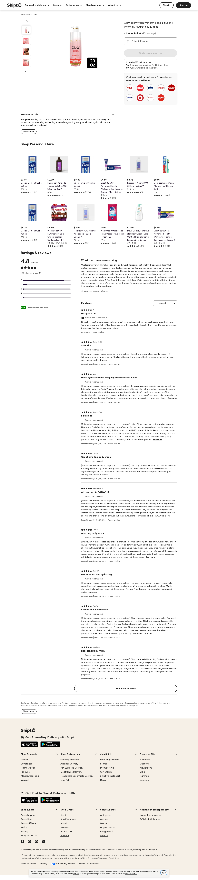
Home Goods (28, 768)
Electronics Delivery (71, 772)
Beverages (26, 764)
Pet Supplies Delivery (71, 768)
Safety (24, 831)
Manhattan (66, 831)
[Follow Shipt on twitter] (43, 842)
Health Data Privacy (89, 864)
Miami (63, 823)
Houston (65, 827)
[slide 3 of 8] (26, 51)
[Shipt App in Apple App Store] (29, 744)
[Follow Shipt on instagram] (29, 842)
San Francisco (68, 819)
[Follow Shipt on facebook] (22, 842)
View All (25, 780)
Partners (144, 776)
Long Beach (106, 831)
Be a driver (26, 819)
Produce (25, 772)
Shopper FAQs (29, 835)
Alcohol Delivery (69, 764)
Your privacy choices (65, 864)
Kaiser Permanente (150, 815)
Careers (144, 764)
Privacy (43, 864)
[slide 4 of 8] (26, 62)
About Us (145, 760)
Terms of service (28, 864)
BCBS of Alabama (150, 819)
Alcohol (25, 760)
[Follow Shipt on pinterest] (36, 842)
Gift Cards (106, 772)
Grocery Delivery (69, 760)
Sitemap (144, 780)
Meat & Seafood (30, 776)
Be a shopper (28, 815)
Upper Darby (107, 827)
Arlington (105, 815)
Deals (103, 780)
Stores (103, 764)
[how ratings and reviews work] (40, 273)
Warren (104, 823)
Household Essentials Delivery (76, 776)
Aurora (104, 819)
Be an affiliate (28, 823)
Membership (107, 768)
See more (172, 398)
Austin (63, 815)
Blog (142, 772)
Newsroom (146, 768)
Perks (24, 827)
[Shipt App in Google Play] (50, 744)
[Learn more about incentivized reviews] (93, 364)
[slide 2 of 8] (26, 40)
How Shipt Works (109, 760)
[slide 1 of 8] (26, 30)
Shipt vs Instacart (110, 776)
